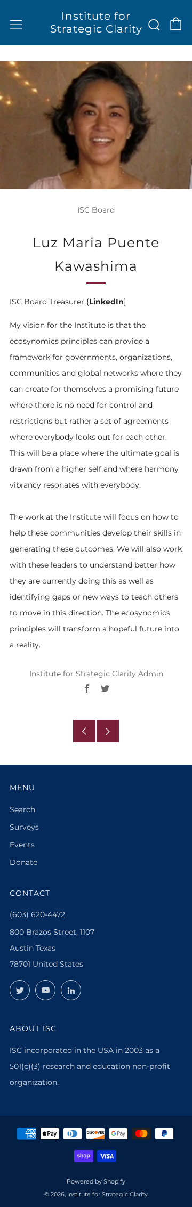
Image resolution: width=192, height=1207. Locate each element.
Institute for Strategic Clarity (96, 23)
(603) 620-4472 (37, 914)
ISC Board (96, 210)
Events (22, 844)
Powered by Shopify (96, 1181)
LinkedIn (106, 301)
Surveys (24, 827)
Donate (23, 862)
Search (22, 809)
